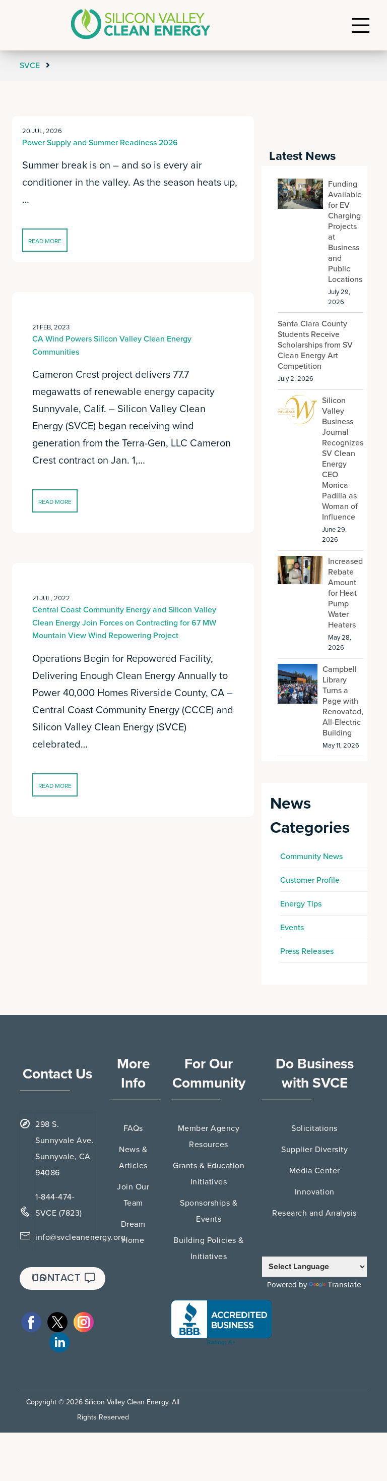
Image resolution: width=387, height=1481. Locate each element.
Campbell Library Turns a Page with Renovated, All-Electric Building (342, 701)
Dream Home (133, 1232)
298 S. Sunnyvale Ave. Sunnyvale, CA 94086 (64, 1148)
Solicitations (314, 1128)
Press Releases (307, 951)
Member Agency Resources (209, 1136)
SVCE (31, 66)
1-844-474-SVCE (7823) (58, 1205)
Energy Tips (300, 904)
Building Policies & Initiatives (208, 1248)
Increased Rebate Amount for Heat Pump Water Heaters (345, 593)
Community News (311, 856)
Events (292, 928)
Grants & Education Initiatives (208, 1174)
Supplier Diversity (314, 1150)
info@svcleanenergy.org (80, 1237)
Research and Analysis (314, 1213)
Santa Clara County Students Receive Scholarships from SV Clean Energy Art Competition (315, 345)
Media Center (314, 1171)
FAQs (133, 1128)
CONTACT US (56, 1278)
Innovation (315, 1192)
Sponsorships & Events (208, 1211)
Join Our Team (133, 1195)
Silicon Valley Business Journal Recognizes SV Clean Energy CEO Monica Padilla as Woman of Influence (342, 458)
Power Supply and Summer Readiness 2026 (100, 143)
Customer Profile (310, 880)
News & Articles (133, 1158)
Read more (44, 241)
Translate (345, 1285)
